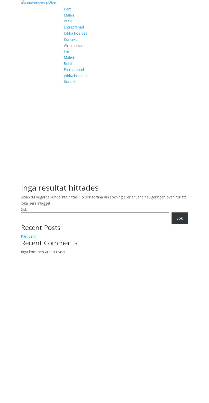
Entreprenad (74, 27)
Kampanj (28, 236)
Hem (68, 9)
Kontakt (70, 39)
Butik (68, 21)
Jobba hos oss (75, 33)
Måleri (69, 15)
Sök (24, 209)
